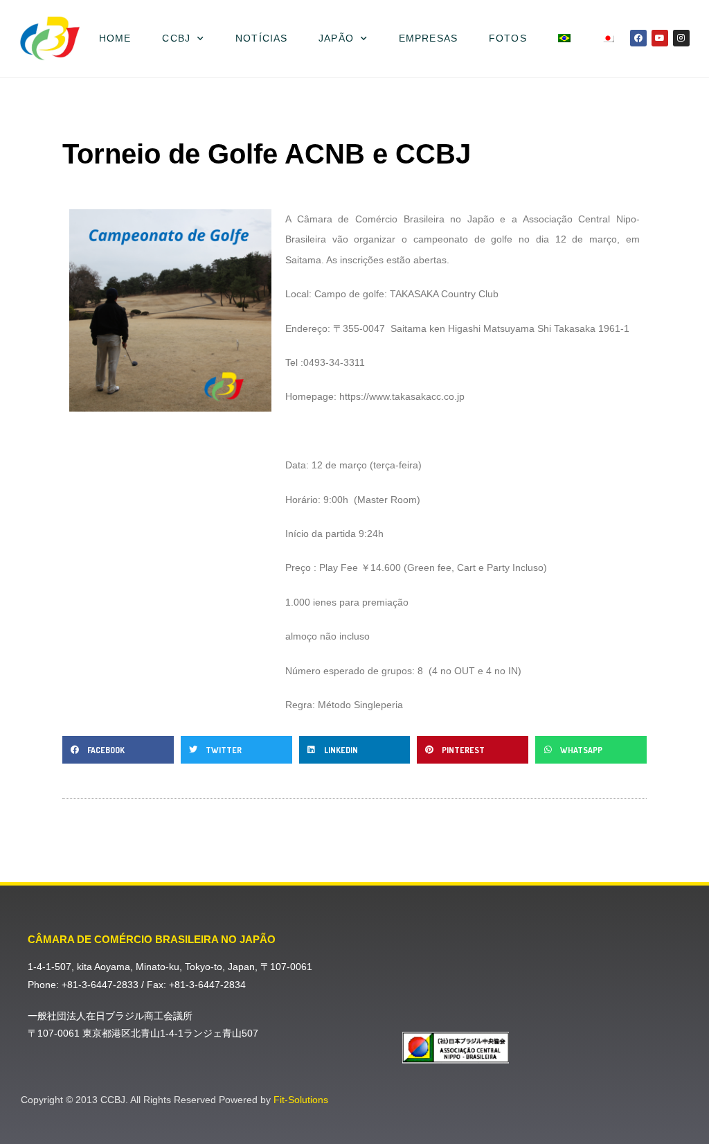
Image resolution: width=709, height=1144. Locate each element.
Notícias (261, 38)
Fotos (508, 38)
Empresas (428, 38)
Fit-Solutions (300, 1099)
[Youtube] (660, 38)
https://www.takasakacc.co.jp (402, 396)
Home (115, 38)
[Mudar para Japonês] (607, 38)
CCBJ (176, 38)
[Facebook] (638, 38)
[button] (118, 750)
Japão (336, 38)
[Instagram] (681, 38)
